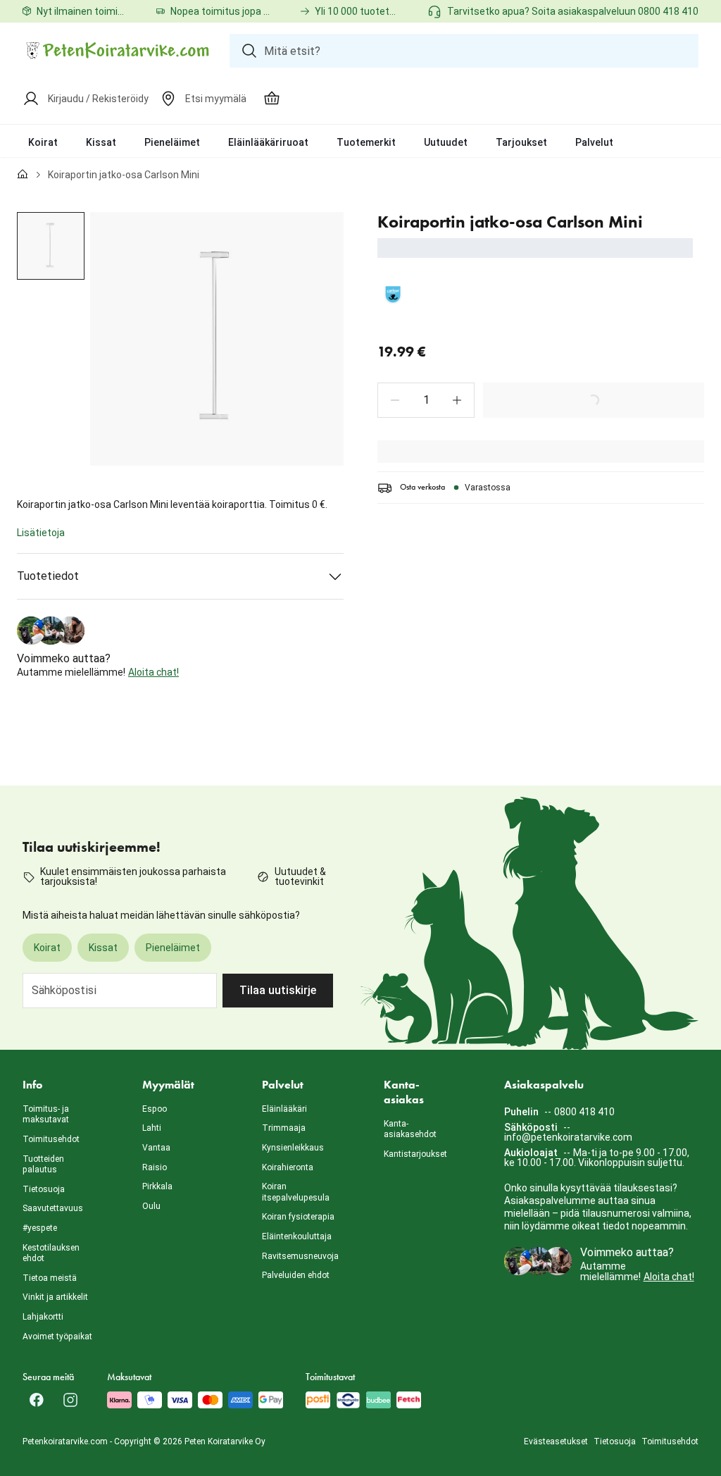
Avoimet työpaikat (57, 1336)
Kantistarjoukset (415, 1154)
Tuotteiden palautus (43, 1164)
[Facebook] (37, 1399)
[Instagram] (70, 1399)
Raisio (154, 1167)
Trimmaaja (284, 1128)
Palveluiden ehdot (296, 1275)
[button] (395, 400)
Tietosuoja (44, 1189)
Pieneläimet (172, 142)
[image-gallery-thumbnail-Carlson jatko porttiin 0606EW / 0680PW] (51, 246)
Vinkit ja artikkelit (55, 1297)
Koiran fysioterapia (298, 1217)
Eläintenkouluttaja (297, 1236)
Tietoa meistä (50, 1278)
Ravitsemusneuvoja (300, 1256)
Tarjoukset (521, 142)
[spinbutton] (426, 400)
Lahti (151, 1128)
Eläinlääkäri (284, 1109)
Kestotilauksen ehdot (51, 1253)
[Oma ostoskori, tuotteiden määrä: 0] (272, 99)
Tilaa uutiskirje (277, 990)
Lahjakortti (43, 1317)
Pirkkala (157, 1186)
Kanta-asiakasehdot (410, 1129)
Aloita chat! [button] (153, 672)
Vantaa (156, 1148)
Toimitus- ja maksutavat (46, 1114)
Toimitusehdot (51, 1139)
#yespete (40, 1228)
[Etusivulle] (22, 174)
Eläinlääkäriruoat (268, 142)
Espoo (154, 1109)
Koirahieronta (287, 1167)
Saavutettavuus (53, 1208)
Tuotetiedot (48, 576)
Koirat (43, 142)
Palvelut (594, 142)
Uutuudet (446, 142)
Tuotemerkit (366, 142)
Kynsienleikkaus (293, 1148)
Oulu (151, 1206)
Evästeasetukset (556, 1441)
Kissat (101, 142)
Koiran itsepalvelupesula (296, 1192)
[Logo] (118, 50)
